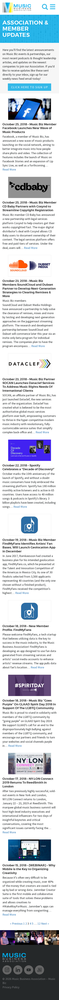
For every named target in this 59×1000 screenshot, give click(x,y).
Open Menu (53, 6)
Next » (45, 923)
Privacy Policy (10, 987)
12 (39, 923)
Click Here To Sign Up (29, 87)
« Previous (16, 923)
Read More (9, 169)
